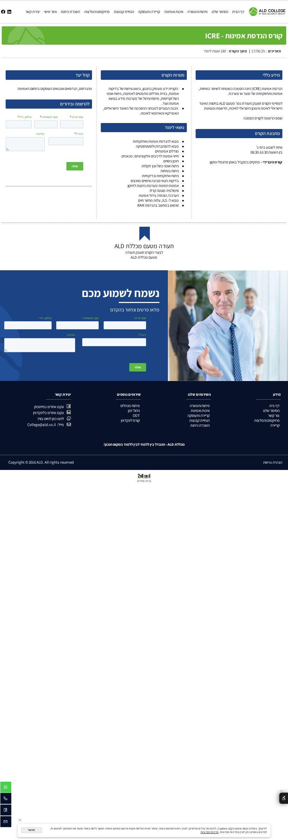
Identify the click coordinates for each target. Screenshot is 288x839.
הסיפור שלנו (220, 11)
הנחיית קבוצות (124, 11)
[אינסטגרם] (9, 11)
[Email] (5, 822)
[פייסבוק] (3, 11)
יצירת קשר (32, 11)
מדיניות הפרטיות (209, 832)
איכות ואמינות (173, 11)
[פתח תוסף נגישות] (283, 798)
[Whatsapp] (5, 788)
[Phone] (5, 799)
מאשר (31, 830)
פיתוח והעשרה (198, 11)
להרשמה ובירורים (75, 104)
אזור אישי (50, 11)
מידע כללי (271, 75)
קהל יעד (83, 75)
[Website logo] (267, 9)
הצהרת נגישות (272, 462)
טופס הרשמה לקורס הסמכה (262, 118)
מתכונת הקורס (267, 133)
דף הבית (238, 11)
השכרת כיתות (70, 11)
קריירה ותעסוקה (149, 11)
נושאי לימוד (174, 127)
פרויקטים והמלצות (97, 11)
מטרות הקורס (173, 75)
